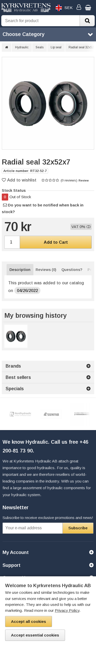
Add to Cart (56, 242)
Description (19, 270)
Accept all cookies (28, 621)
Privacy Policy (67, 610)
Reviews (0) (46, 270)
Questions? (71, 270)
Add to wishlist (21, 180)
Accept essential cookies (35, 635)
